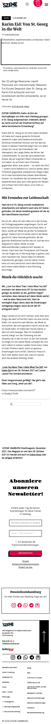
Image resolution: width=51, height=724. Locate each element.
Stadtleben (5, 682)
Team (28, 673)
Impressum (30, 708)
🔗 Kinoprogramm (8, 701)
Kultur (4, 687)
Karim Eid (6, 371)
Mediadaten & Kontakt (34, 693)
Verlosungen (6, 697)
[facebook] (20, 605)
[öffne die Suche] (27, 4)
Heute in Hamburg (8, 672)
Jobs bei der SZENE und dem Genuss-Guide (36, 687)
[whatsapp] (26, 605)
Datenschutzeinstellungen (36, 698)
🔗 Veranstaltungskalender (11, 706)
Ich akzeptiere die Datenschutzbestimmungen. (25, 543)
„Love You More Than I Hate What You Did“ (22, 367)
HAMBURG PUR (7, 677)
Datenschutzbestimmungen (36, 703)
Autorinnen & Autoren (34, 678)
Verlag (29, 668)
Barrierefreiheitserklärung (35, 712)
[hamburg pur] (8, 651)
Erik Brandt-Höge (12, 34)
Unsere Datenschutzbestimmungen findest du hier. (25, 564)
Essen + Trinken (7, 692)
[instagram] (14, 605)
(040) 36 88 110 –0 (8, 641)
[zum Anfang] (44, 637)
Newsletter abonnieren (9, 667)
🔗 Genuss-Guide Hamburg (11, 711)
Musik (6, 18)
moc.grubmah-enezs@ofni (10, 643)
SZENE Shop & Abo (33, 682)
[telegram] (31, 605)
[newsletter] (37, 605)
